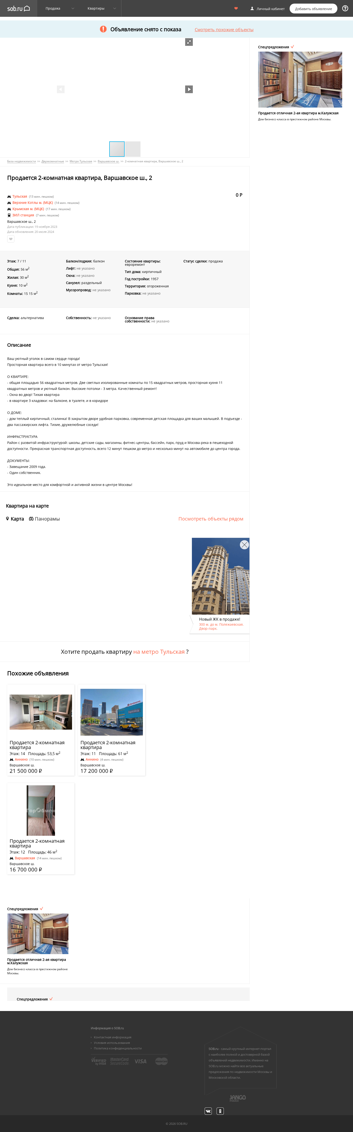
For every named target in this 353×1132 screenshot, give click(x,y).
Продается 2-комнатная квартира (37, 745)
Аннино (21, 759)
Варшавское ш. (19, 221)
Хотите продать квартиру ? (125, 651)
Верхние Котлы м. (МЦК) (32, 202)
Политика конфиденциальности (118, 1048)
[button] (189, 42)
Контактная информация (112, 1037)
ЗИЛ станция (23, 215)
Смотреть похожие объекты (224, 29)
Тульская (19, 196)
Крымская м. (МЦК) (28, 208)
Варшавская (25, 858)
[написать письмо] (228, 1101)
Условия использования (112, 1043)
